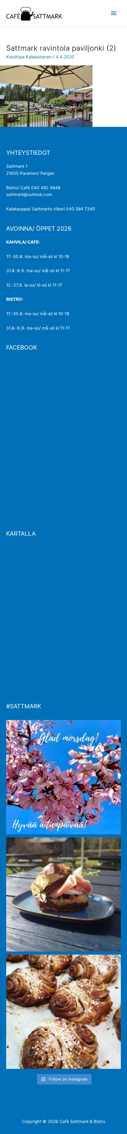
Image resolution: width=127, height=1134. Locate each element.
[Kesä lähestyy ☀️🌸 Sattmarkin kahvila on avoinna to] (63, 894)
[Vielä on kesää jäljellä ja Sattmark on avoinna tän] (63, 1012)
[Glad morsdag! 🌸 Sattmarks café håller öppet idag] (63, 777)
